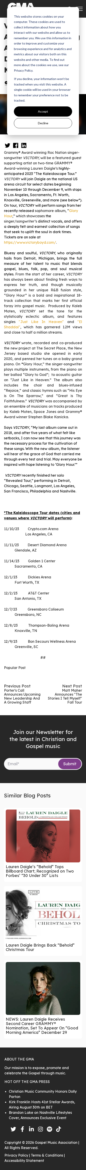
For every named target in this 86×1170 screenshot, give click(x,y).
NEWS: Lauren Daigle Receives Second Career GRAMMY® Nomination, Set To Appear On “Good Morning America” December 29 (42, 1026)
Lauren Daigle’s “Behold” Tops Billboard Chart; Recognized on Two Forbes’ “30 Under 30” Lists (40, 871)
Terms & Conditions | (48, 1155)
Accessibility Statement (24, 1160)
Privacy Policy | (17, 1155)
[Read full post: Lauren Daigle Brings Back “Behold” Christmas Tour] (43, 914)
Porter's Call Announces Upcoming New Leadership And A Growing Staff (22, 696)
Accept (43, 111)
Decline (43, 123)
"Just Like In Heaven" (41, 321)
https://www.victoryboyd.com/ (30, 242)
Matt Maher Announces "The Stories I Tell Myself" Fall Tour (65, 696)
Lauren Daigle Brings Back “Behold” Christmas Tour (40, 947)
